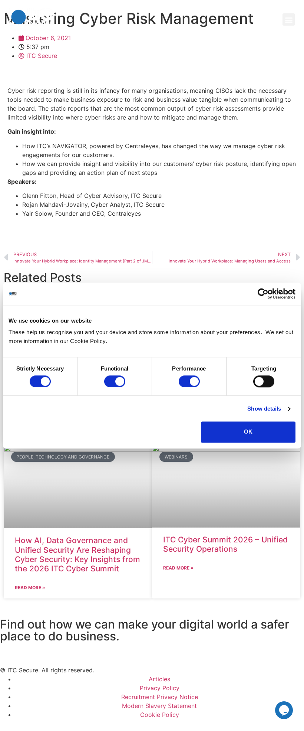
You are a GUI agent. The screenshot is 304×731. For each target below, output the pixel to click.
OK (248, 432)
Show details (264, 408)
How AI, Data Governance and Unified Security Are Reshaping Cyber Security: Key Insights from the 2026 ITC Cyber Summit (77, 554)
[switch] (114, 381)
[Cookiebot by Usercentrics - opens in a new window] (263, 293)
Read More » (30, 587)
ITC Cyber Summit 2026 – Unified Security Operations (225, 544)
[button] (288, 19)
